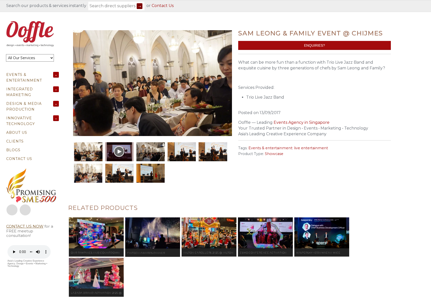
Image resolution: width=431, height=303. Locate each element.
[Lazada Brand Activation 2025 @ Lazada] (96, 273)
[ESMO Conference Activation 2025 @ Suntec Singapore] (265, 232)
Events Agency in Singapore (301, 122)
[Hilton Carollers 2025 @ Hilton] (209, 232)
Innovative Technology (20, 121)
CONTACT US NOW (24, 226)
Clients (15, 141)
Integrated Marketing (19, 92)
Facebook (11, 209)
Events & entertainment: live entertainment (288, 148)
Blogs (13, 150)
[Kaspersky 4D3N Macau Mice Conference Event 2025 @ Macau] (321, 232)
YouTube (25, 209)
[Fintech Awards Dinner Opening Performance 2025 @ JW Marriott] (152, 233)
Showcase (274, 154)
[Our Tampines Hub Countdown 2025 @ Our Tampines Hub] (96, 232)
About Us (16, 132)
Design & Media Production (24, 106)
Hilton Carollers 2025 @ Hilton (208, 252)
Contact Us (163, 5)
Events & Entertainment (24, 77)
